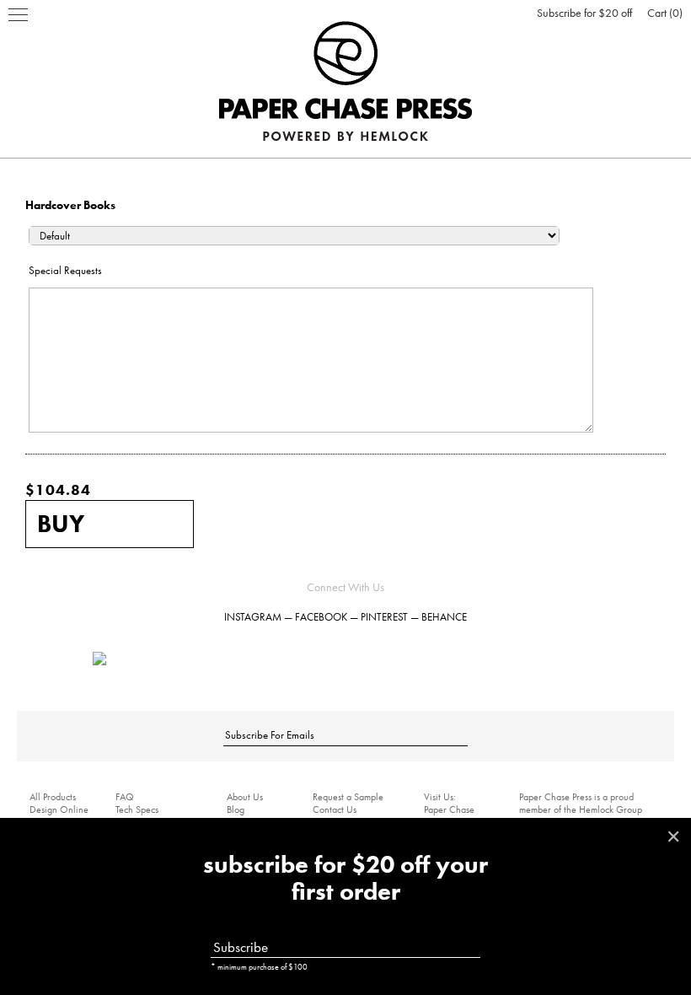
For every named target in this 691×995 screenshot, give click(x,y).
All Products (52, 797)
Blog (235, 809)
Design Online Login (58, 816)
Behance (444, 617)
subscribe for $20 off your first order (345, 879)
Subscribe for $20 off (584, 12)
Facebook (321, 617)
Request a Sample (348, 797)
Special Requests (65, 270)
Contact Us (334, 809)
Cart (663, 12)
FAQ (124, 797)
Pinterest (384, 617)
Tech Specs (136, 809)
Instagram (252, 617)
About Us (245, 797)
